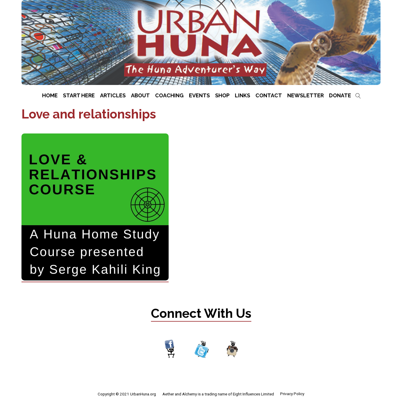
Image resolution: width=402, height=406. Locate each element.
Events (199, 95)
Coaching (169, 95)
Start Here (79, 95)
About (140, 95)
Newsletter (305, 95)
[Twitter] (201, 349)
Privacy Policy (292, 393)
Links (242, 95)
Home (50, 95)
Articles (113, 95)
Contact (268, 95)
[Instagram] (232, 349)
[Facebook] (170, 349)
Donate (340, 95)
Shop (222, 95)
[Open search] (358, 96)
